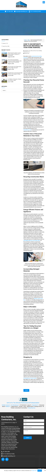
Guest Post (27, 53)
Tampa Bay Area (31, 408)
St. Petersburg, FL (15, 405)
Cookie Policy (34, 470)
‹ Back (26, 390)
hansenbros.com (27, 130)
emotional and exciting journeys (32, 56)
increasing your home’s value (29, 378)
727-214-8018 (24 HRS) (36, 11)
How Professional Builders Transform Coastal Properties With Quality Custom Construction (14, 61)
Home (25, 40)
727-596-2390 (10, 11)
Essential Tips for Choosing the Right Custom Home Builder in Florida (15, 73)
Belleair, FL (8, 406)
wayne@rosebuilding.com (22, 11)
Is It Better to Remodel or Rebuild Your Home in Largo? (14, 80)
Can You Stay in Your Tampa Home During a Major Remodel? (14, 67)
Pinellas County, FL (6, 405)
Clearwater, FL (35, 405)
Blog (28, 40)
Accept (39, 470)
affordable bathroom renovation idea (31, 240)
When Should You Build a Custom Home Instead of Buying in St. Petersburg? (14, 54)
